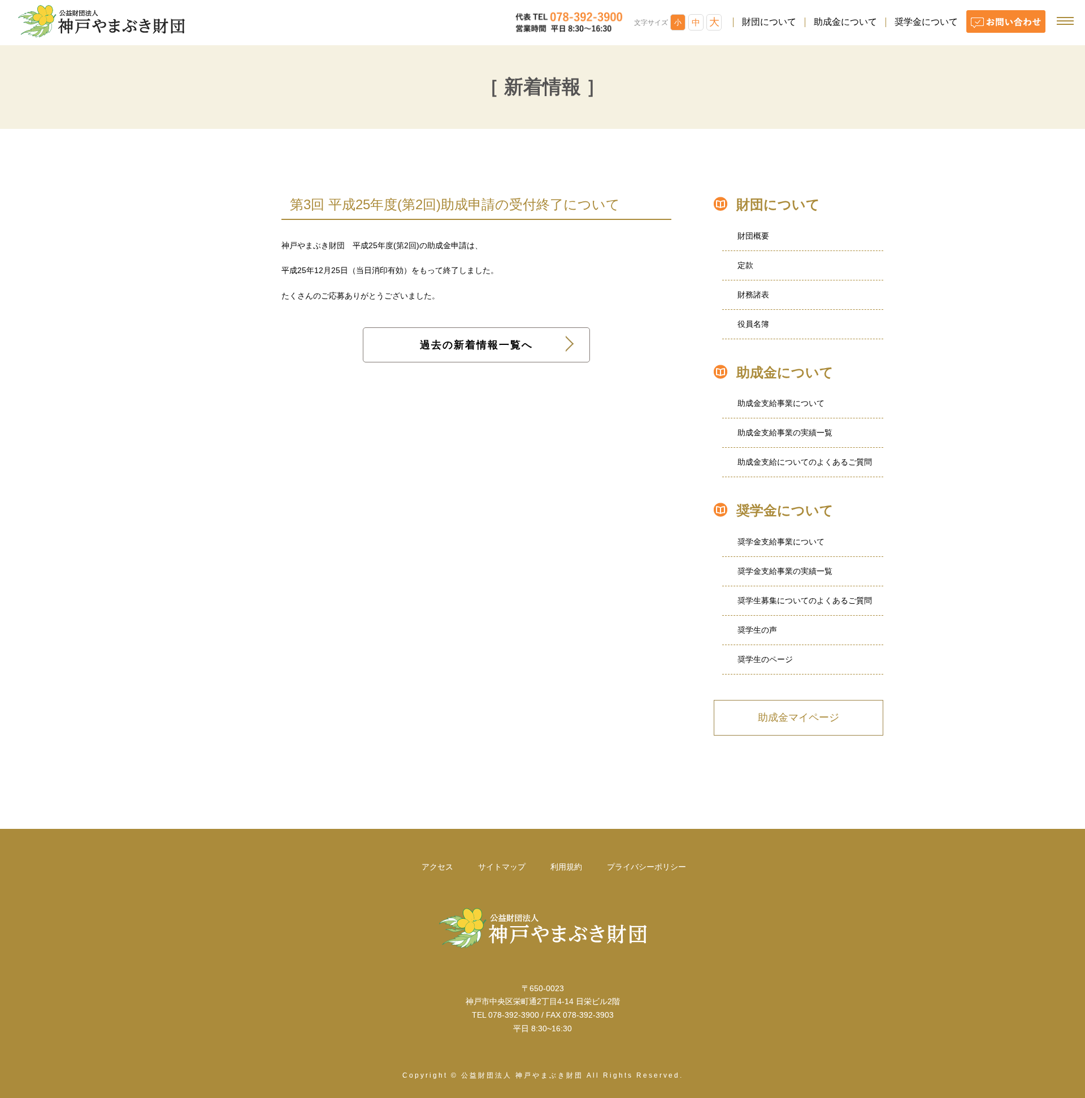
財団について (769, 22)
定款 (745, 265)
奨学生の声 (757, 629)
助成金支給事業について (780, 403)
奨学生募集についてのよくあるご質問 (804, 600)
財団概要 (753, 235)
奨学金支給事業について (780, 541)
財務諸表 (753, 294)
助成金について (845, 22)
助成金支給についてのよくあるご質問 (804, 461)
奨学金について (926, 22)
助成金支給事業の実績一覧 (784, 432)
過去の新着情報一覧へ (476, 345)
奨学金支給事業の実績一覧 (784, 571)
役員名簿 (753, 323)
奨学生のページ (765, 659)
